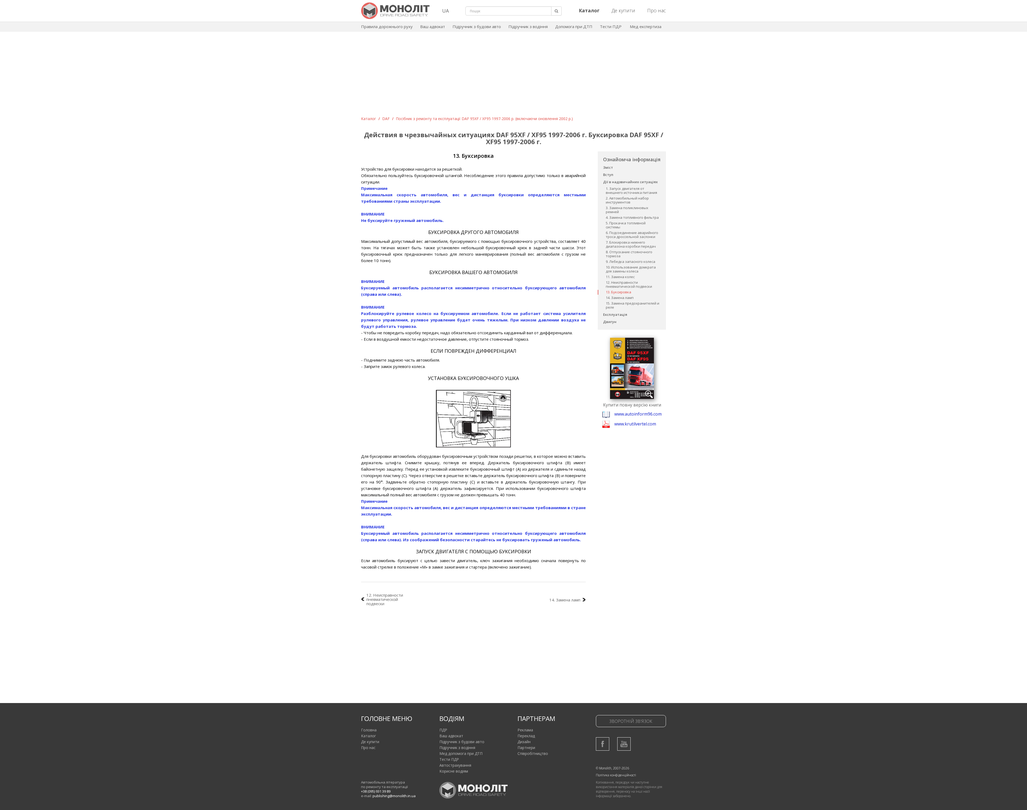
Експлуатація (615, 314)
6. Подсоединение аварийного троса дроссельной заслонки (632, 234)
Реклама (525, 729)
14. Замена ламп (620, 297)
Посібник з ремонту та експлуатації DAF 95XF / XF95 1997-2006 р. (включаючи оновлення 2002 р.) (484, 118)
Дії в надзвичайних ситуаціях (630, 181)
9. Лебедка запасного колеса (630, 261)
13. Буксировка (618, 292)
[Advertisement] (513, 76)
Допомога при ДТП (573, 26)
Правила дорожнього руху (387, 26)
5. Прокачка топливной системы (626, 225)
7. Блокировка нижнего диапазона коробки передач (631, 244)
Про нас (656, 10)
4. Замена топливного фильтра (632, 217)
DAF (386, 118)
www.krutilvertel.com (635, 424)
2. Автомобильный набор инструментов (627, 200)
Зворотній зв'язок (630, 721)
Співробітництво (533, 753)
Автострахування (455, 765)
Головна (369, 729)
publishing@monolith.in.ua (394, 795)
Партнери (526, 747)
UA (445, 10)
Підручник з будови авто (477, 26)
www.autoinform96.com (638, 414)
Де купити (623, 10)
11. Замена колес (620, 276)
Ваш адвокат (432, 26)
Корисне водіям (453, 771)
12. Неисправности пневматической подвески (629, 284)
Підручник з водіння (528, 26)
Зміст (608, 167)
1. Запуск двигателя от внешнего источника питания (631, 190)
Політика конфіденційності (616, 775)
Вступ (608, 174)
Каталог (368, 118)
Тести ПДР (611, 26)
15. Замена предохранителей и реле (632, 305)
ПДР (443, 729)
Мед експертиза (645, 26)
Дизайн (524, 741)
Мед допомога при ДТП (460, 753)
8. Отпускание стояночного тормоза (629, 253)
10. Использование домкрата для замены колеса (631, 269)
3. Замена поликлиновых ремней (627, 209)
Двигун (609, 321)
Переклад (526, 735)
